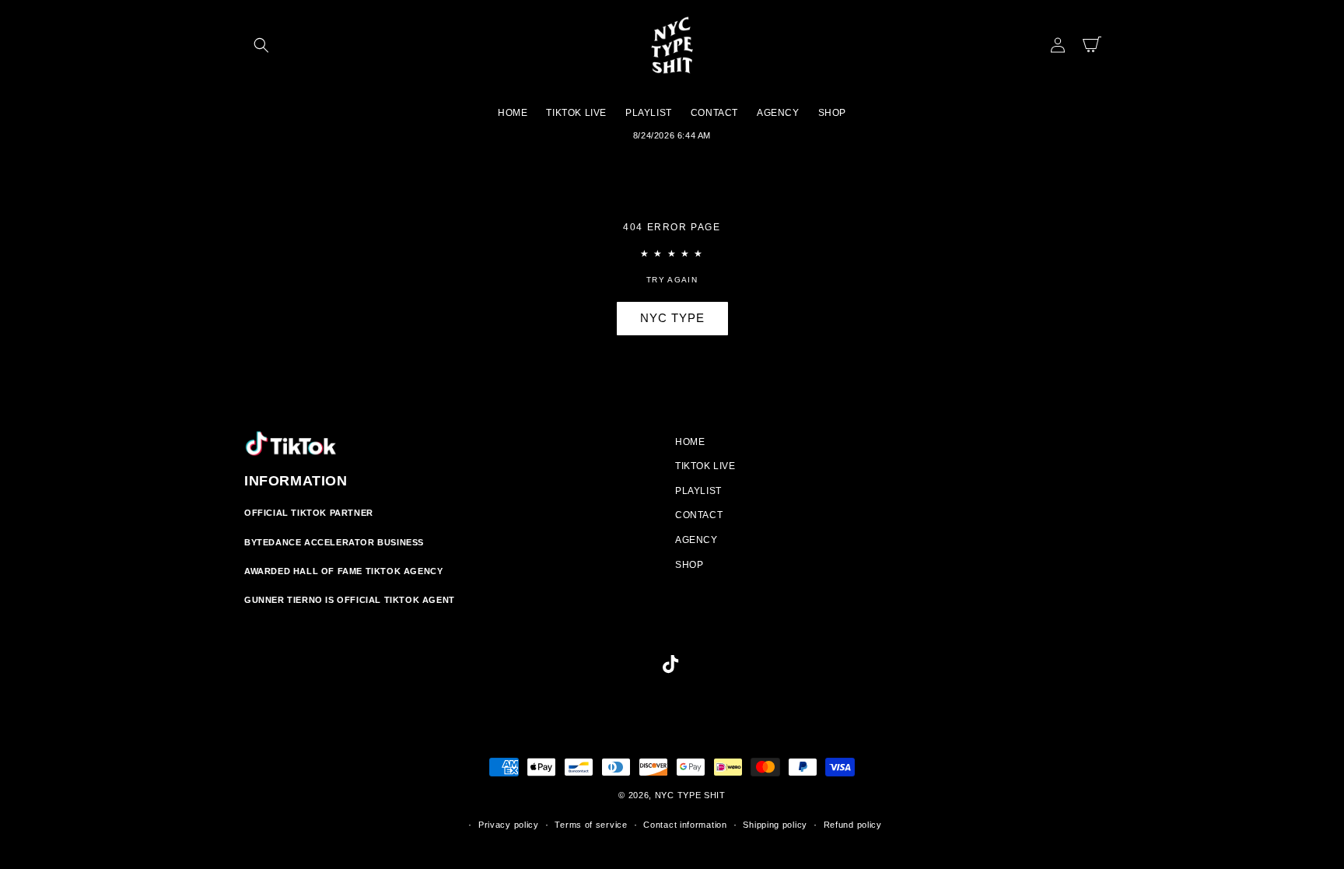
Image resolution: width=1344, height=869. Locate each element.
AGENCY (696, 539)
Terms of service (591, 824)
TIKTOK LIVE (705, 466)
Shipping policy (775, 824)
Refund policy (853, 824)
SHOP (689, 564)
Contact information (684, 824)
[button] (261, 45)
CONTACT (699, 515)
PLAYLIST (698, 490)
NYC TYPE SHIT (690, 795)
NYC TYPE (672, 317)
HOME (690, 441)
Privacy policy (508, 824)
